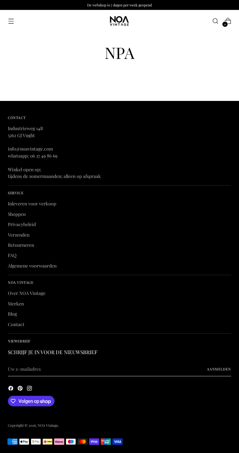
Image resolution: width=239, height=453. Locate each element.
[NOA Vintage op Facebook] (11, 389)
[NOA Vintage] (119, 21)
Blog (12, 314)
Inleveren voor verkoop (32, 203)
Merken (16, 303)
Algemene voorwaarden (32, 266)
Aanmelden (219, 369)
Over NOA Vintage (26, 293)
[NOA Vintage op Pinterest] (20, 389)
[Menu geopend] (11, 21)
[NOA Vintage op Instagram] (30, 389)
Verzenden (18, 235)
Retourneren (21, 245)
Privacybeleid (22, 224)
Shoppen (17, 214)
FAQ (12, 255)
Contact (16, 324)
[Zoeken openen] (216, 21)
